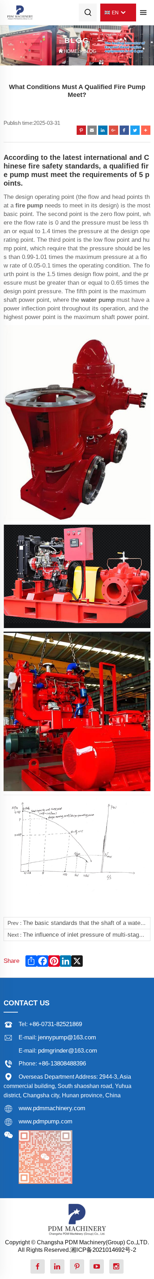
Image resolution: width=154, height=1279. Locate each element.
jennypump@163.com (67, 1037)
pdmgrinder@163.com (67, 1050)
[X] (76, 961)
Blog (89, 51)
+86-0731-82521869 (55, 1024)
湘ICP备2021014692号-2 (103, 1249)
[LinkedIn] (65, 961)
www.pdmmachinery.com (52, 1108)
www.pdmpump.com (45, 1121)
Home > (73, 51)
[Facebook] (42, 961)
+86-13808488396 (62, 1063)
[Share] (30, 961)
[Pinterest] (53, 961)
